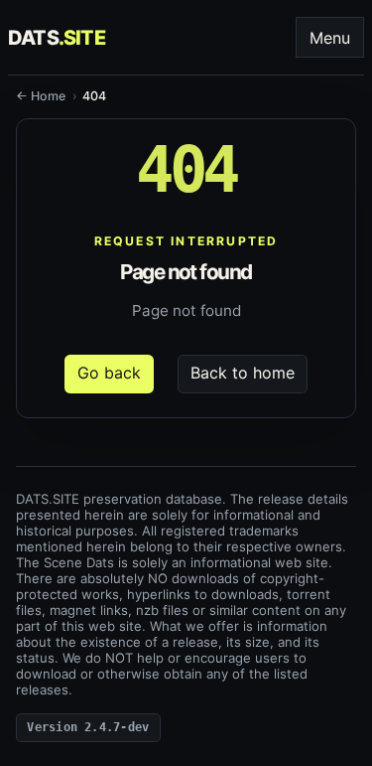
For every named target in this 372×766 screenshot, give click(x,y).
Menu (330, 38)
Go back (109, 373)
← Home (40, 95)
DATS (56, 38)
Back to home (242, 373)
